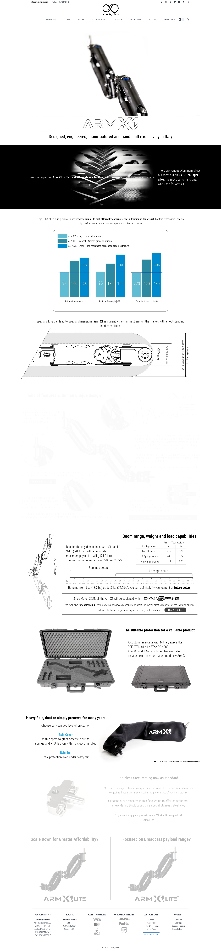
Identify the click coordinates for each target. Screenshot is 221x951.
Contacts (178, 920)
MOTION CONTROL (99, 19)
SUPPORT (152, 19)
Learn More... (175, 610)
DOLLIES (81, 19)
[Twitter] (161, 2)
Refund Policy (151, 929)
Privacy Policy (151, 923)
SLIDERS (66, 19)
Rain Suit (65, 752)
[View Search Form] (188, 19)
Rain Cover (66, 735)
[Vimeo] (175, 2)
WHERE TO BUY (169, 19)
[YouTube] (179, 2)
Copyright (178, 923)
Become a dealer (178, 926)
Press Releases (178, 929)
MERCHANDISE (135, 19)
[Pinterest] (170, 2)
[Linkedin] (184, 2)
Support (151, 920)
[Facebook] (157, 2)
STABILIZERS (51, 19)
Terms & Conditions (151, 926)
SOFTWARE (117, 19)
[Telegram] (188, 2)
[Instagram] (166, 2)
